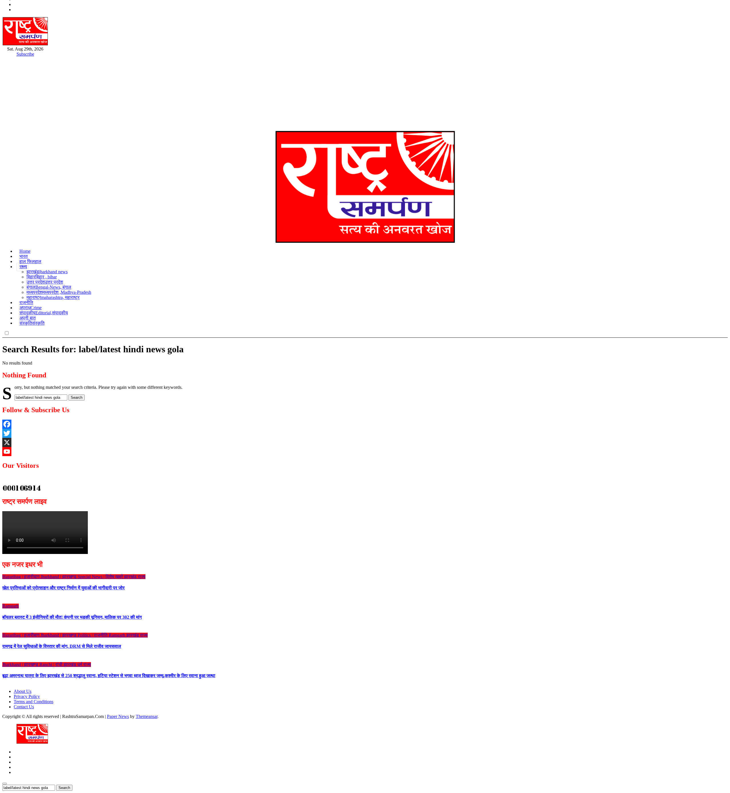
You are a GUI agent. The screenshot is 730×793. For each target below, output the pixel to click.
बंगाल (49, 287)
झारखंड (47, 271)
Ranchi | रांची (51, 664)
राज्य (23, 266)
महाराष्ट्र (53, 297)
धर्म (80, 664)
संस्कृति (31, 323)
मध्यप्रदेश (59, 292)
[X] (365, 442)
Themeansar (146, 716)
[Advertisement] (365, 80)
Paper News (118, 716)
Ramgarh (10, 606)
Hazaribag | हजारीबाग (21, 576)
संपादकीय (43, 312)
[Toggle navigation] (7, 126)
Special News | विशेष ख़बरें (101, 576)
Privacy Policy (27, 696)
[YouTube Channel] (365, 451)
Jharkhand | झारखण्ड (59, 576)
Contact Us (24, 706)
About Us (22, 691)
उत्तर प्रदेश (45, 282)
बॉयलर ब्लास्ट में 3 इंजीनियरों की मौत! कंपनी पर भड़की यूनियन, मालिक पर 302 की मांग (72, 617)
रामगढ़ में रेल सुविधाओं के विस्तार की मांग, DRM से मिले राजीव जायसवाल (61, 646)
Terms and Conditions (33, 701)
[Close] (4, 783)
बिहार (42, 276)
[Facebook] (365, 424)
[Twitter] (365, 433)
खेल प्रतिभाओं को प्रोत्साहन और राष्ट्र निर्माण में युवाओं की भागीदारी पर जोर (63, 587)
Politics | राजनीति (93, 635)
